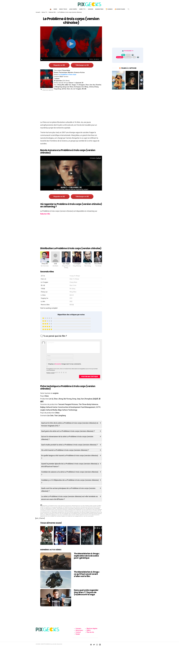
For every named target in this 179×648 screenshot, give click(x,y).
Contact (78, 632)
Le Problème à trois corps (67, 74)
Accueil (38, 12)
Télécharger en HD (82, 65)
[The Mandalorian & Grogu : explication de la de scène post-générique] (55, 561)
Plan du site (90, 632)
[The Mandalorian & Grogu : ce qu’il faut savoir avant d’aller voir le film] (55, 579)
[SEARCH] (128, 9)
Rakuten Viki (52, 12)
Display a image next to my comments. (64, 364)
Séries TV (44, 12)
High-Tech (63, 9)
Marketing (99, 9)
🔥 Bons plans (120, 9)
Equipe (78, 634)
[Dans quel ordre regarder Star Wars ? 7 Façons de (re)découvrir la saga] (55, 597)
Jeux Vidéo (73, 9)
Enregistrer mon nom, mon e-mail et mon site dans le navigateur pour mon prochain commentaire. (72, 369)
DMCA (88, 630)
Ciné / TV (82, 9)
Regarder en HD (59, 65)
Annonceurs (79, 630)
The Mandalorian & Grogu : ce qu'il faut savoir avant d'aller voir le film (87, 574)
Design (90, 9)
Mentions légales (92, 628)
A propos (78, 628)
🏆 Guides (109, 9)
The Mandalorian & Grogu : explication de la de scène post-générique (87, 555)
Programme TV (128, 50)
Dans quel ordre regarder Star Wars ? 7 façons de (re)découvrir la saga (86, 592)
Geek (55, 9)
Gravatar (58, 364)
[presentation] (100, 256)
